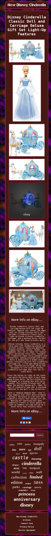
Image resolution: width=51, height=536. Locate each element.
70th (24, 468)
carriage (27, 487)
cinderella (31, 463)
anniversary (27, 499)
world (15, 472)
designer (15, 465)
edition (17, 482)
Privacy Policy (27, 527)
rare (19, 443)
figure (18, 454)
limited (36, 476)
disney (27, 505)
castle (20, 457)
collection (19, 477)
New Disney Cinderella (26, 517)
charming (36, 458)
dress (31, 473)
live (33, 490)
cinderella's (23, 490)
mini (16, 468)
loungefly (38, 443)
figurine (34, 453)
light (29, 450)
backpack (35, 468)
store (22, 449)
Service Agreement (26, 530)
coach (25, 473)
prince (28, 444)
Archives (27, 520)
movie (37, 487)
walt (39, 472)
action (28, 483)
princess (27, 494)
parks (16, 487)
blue (14, 450)
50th (38, 483)
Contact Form (27, 523)
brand (25, 453)
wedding (11, 445)
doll (38, 448)
